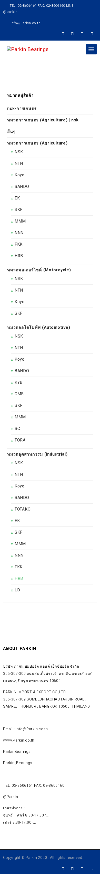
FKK (19, 244)
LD (17, 590)
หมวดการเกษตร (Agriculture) (37, 143)
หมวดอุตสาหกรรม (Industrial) (37, 454)
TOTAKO (23, 509)
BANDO (22, 187)
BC (17, 429)
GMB (19, 394)
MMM (20, 221)
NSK (19, 152)
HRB (19, 256)
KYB (19, 382)
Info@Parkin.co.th (25, 23)
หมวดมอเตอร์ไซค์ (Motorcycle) (39, 270)
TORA (20, 440)
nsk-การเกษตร (22, 108)
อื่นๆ (11, 132)
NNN (19, 233)
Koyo (20, 175)
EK (17, 198)
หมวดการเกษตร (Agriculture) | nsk (43, 120)
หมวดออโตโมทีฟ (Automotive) (38, 327)
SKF (19, 210)
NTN (19, 163)
